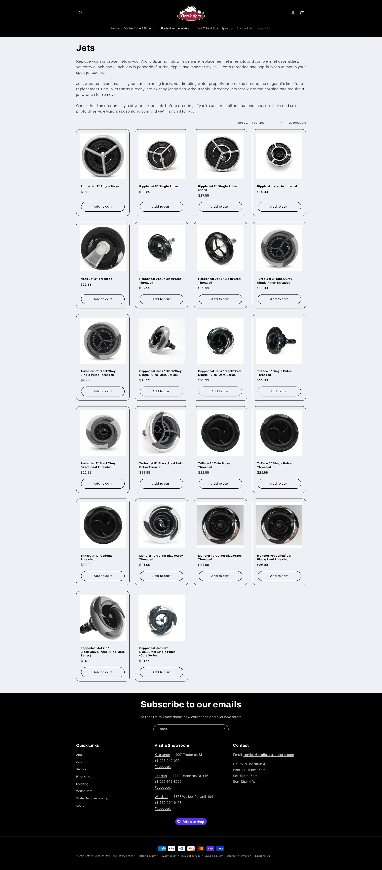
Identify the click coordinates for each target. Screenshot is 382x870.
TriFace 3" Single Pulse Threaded (274, 372)
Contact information (239, 856)
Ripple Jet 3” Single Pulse (100, 186)
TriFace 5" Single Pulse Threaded (274, 465)
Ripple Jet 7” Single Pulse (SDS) (217, 188)
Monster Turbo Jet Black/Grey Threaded (161, 557)
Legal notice (262, 856)
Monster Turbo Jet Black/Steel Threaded (220, 557)
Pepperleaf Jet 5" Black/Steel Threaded (219, 280)
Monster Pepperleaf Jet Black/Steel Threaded (274, 557)
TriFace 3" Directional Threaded (97, 557)
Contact (82, 762)
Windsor (161, 797)
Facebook (163, 767)
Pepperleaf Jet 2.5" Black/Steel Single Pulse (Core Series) (157, 651)
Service (81, 769)
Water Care (84, 791)
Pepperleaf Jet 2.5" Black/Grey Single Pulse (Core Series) (103, 651)
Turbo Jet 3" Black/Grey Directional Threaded (98, 465)
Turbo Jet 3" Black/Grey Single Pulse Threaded (274, 280)
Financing (83, 776)
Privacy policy (168, 856)
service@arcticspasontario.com (269, 755)
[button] (80, 13)
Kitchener (162, 755)
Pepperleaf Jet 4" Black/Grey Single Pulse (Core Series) (160, 372)
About (80, 754)
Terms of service (191, 856)
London (161, 776)
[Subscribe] (223, 729)
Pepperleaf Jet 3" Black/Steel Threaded (160, 280)
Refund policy (147, 856)
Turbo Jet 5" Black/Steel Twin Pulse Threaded (161, 465)
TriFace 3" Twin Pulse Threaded (214, 465)
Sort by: (242, 122)
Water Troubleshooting (92, 798)
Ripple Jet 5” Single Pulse (158, 186)
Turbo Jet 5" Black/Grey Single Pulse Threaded (98, 372)
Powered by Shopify (123, 856)
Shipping (82, 784)
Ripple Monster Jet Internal (277, 186)
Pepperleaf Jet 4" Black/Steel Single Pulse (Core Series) (219, 372)
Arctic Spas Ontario (98, 856)
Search (81, 805)
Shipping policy (214, 856)
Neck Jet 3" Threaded (96, 278)
